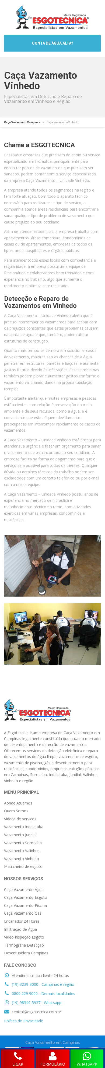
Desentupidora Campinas (26, 952)
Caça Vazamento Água (24, 889)
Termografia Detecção (24, 945)
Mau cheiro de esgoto (23, 866)
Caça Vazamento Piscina (25, 905)
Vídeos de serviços (20, 818)
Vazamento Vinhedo (21, 858)
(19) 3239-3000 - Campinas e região (42, 984)
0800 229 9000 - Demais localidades (43, 993)
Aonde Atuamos (18, 803)
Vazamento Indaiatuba (23, 826)
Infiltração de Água (20, 929)
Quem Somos (16, 810)
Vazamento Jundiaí (20, 834)
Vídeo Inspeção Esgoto (24, 937)
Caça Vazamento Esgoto (25, 897)
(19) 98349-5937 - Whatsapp (36, 1002)
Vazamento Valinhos (22, 850)
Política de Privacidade (23, 1020)
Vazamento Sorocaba (23, 842)
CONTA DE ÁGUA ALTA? (52, 43)
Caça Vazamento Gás (22, 913)
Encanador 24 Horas (22, 921)
